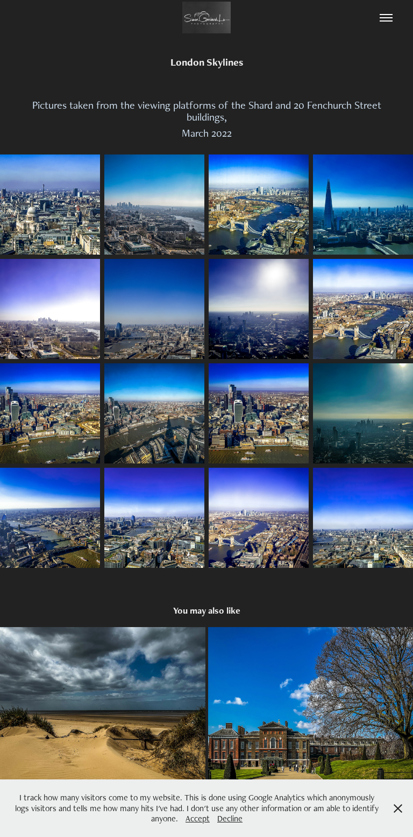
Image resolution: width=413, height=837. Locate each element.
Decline (230, 818)
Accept (198, 818)
